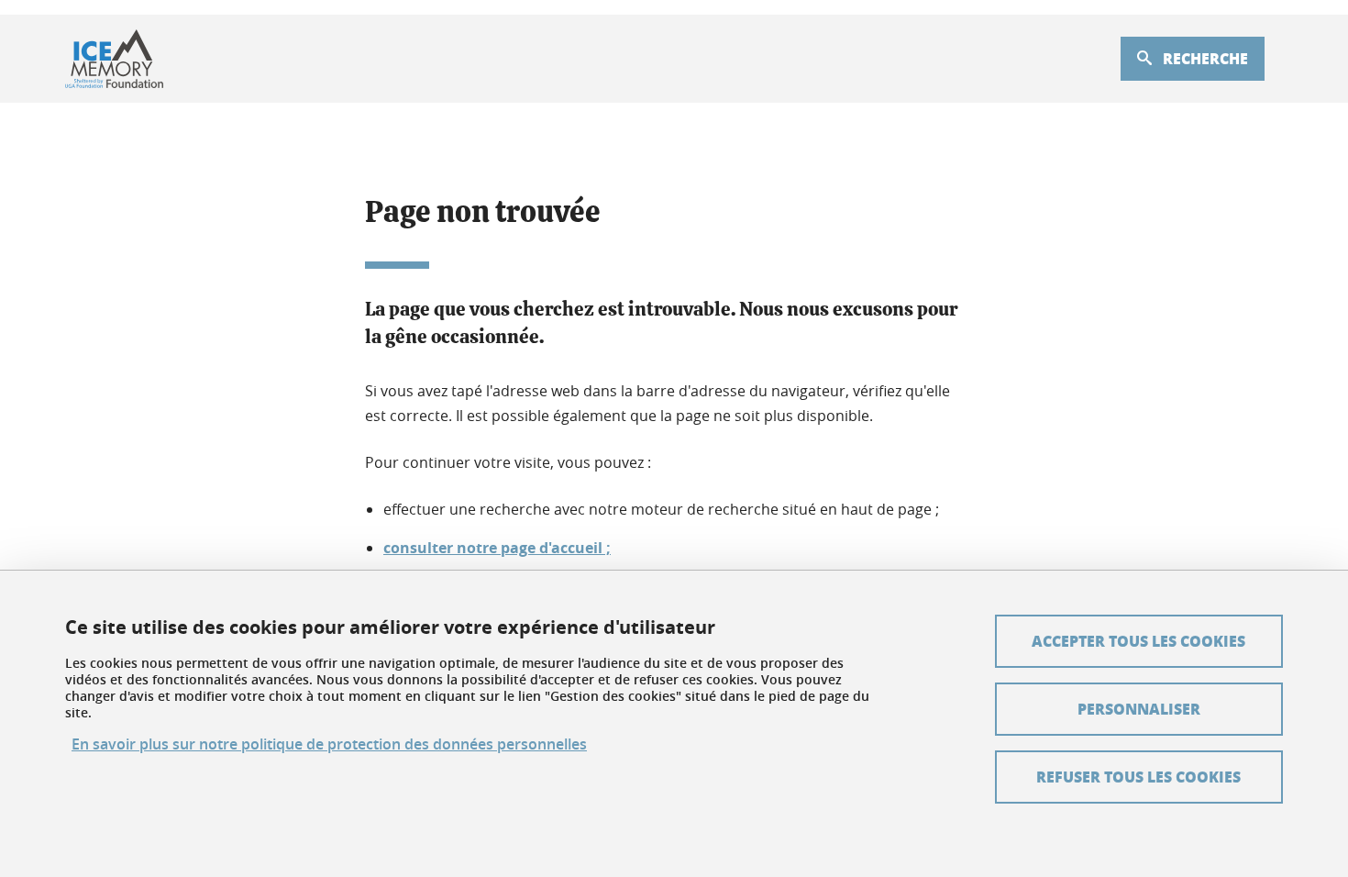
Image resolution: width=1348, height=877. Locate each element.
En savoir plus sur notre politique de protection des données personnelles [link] (329, 744)
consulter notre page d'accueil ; (497, 548)
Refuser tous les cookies (1138, 776)
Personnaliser (1138, 708)
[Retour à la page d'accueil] (114, 58)
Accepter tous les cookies (1138, 640)
